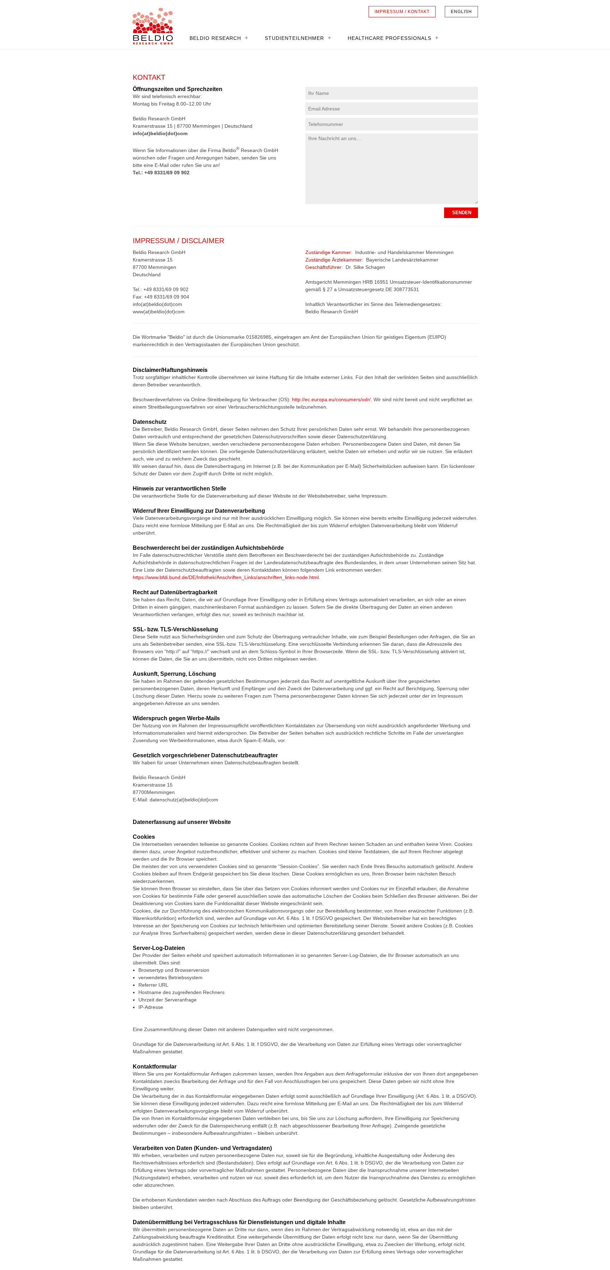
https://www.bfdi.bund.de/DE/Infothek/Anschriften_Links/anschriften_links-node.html (226, 577)
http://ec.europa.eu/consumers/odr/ (331, 399)
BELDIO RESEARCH (215, 38)
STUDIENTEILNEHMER (294, 38)
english (461, 11)
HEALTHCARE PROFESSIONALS (389, 38)
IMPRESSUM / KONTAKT (402, 11)
